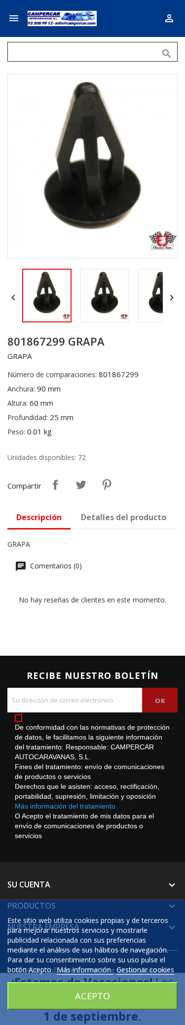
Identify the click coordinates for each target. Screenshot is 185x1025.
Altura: (17, 403)
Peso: (16, 431)
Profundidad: (27, 417)
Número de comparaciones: (52, 374)
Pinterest (106, 485)
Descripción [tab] (39, 517)
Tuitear (81, 485)
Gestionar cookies (145, 969)
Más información (85, 969)
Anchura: (21, 388)
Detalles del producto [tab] (123, 517)
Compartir (55, 485)
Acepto (92, 996)
